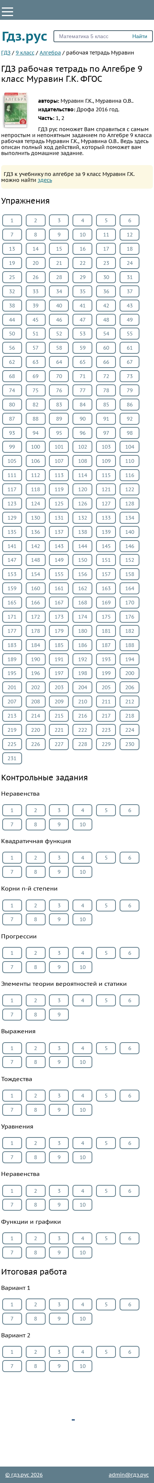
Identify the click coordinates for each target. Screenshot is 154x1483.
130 (35, 517)
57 (35, 347)
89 (59, 418)
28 (59, 277)
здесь (45, 180)
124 (35, 503)
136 (35, 532)
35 (83, 291)
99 (12, 446)
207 (11, 701)
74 (12, 390)
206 (129, 687)
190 (35, 659)
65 (83, 362)
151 (106, 560)
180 (82, 631)
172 (35, 616)
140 (129, 532)
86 (130, 404)
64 (59, 362)
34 (59, 291)
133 (106, 517)
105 (11, 461)
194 (129, 659)
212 (129, 701)
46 (59, 319)
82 (35, 404)
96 (83, 433)
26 (35, 277)
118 (35, 489)
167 (59, 602)
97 (106, 433)
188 (129, 645)
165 (11, 602)
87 (12, 418)
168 (82, 602)
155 (59, 574)
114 (82, 475)
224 (129, 730)
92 (130, 418)
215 (59, 715)
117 (11, 489)
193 (106, 659)
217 (106, 715)
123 (11, 503)
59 (83, 347)
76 (59, 390)
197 (59, 673)
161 (59, 588)
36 (106, 291)
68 (12, 376)
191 (59, 659)
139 (106, 532)
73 (130, 376)
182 (129, 631)
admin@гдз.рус (129, 1475)
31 (130, 277)
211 (106, 701)
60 (106, 347)
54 (106, 333)
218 (129, 715)
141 (11, 546)
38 (12, 305)
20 (35, 263)
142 (35, 546)
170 (129, 602)
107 (59, 461)
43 (130, 305)
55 (130, 333)
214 (35, 715)
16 (83, 248)
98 (130, 433)
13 (12, 248)
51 (35, 333)
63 (35, 362)
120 (82, 489)
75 (35, 390)
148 (35, 560)
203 (59, 687)
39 (35, 305)
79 (130, 390)
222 (82, 730)
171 (11, 616)
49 (130, 319)
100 (35, 446)
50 (12, 333)
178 (35, 631)
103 (106, 446)
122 (129, 489)
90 (83, 418)
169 (106, 602)
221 (59, 730)
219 (11, 730)
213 (11, 715)
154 (35, 574)
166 (35, 602)
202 (35, 687)
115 (106, 475)
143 (59, 546)
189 (11, 659)
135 (11, 532)
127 (106, 503)
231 (11, 758)
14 (35, 248)
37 (130, 291)
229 (106, 744)
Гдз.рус (24, 35)
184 (35, 645)
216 (82, 715)
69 (35, 376)
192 (82, 659)
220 (35, 730)
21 (59, 263)
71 (83, 376)
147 (11, 560)
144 (82, 546)
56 (12, 347)
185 (59, 645)
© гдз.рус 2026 (24, 1474)
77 (83, 390)
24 (130, 263)
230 (129, 744)
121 (106, 489)
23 (106, 263)
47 (83, 319)
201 (11, 687)
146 (129, 546)
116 (129, 475)
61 (130, 347)
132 (82, 517)
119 (59, 489)
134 (129, 517)
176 (129, 616)
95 (59, 433)
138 (82, 532)
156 (82, 574)
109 (106, 461)
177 (11, 631)
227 (59, 744)
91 (106, 418)
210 (82, 701)
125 (59, 503)
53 (83, 333)
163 (106, 588)
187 (106, 645)
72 (106, 376)
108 (82, 461)
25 (12, 277)
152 (129, 560)
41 (83, 305)
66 (106, 362)
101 (59, 446)
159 (11, 588)
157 (106, 574)
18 (130, 248)
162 (82, 588)
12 (130, 234)
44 (12, 319)
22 (83, 263)
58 (59, 347)
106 (35, 461)
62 (12, 362)
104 (129, 446)
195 (11, 673)
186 (82, 645)
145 (106, 546)
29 (83, 277)
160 (35, 588)
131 (59, 517)
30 (106, 277)
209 (59, 701)
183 (11, 645)
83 (59, 404)
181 (106, 631)
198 (82, 673)
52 (59, 333)
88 (35, 418)
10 (83, 234)
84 (83, 404)
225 (11, 744)
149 (59, 560)
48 (106, 319)
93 (12, 433)
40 (59, 305)
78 (106, 390)
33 (35, 291)
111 (11, 475)
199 (106, 673)
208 (35, 701)
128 (129, 503)
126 (82, 503)
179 (59, 631)
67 (130, 362)
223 (106, 730)
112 (35, 475)
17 (106, 248)
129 (11, 517)
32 (12, 291)
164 (129, 588)
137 (59, 532)
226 (35, 744)
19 (12, 263)
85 (106, 404)
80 (12, 404)
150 (82, 560)
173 (59, 616)
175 (106, 616)
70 (59, 376)
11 (106, 234)
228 (82, 744)
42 (106, 305)
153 (11, 574)
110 (129, 461)
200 (129, 673)
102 (82, 446)
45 (35, 319)
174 (82, 616)
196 (35, 673)
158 (129, 574)
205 (106, 687)
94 (35, 433)
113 (59, 475)
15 (59, 248)
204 (82, 687)
